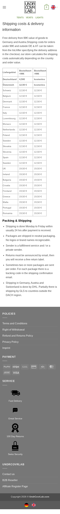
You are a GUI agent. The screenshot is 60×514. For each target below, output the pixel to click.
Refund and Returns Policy (17, 335)
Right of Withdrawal (13, 329)
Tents (20, 17)
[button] (4, 7)
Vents (29, 17)
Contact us (8, 474)
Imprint (6, 348)
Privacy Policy (10, 342)
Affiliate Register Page (15, 486)
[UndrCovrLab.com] (30, 7)
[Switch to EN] (33, 505)
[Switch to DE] (26, 505)
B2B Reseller (10, 480)
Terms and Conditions (14, 323)
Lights (40, 17)
